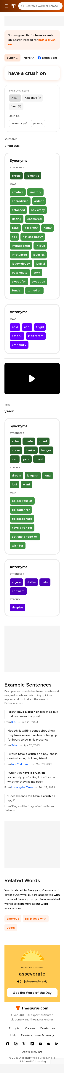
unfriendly (19, 345)
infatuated (19, 254)
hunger (46, 450)
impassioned (21, 245)
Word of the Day (32, 967)
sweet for (19, 281)
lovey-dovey (21, 263)
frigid (40, 327)
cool (27, 327)
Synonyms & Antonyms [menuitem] (13, 57)
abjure (16, 582)
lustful (40, 263)
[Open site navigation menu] (6, 6)
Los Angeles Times (22, 787)
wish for (17, 545)
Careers (30, 1028)
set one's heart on (25, 536)
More (27, 57)
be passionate (22, 518)
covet (43, 441)
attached (18, 210)
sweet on (38, 281)
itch (14, 459)
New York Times (20, 764)
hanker (30, 450)
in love (40, 245)
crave (16, 450)
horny (48, 228)
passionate (20, 272)
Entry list (15, 1028)
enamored (34, 219)
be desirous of (22, 501)
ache (15, 441)
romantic (32, 175)
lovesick (38, 254)
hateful (17, 336)
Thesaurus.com (14, 6)
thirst (39, 459)
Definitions (50, 57)
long (47, 475)
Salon (14, 745)
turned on (34, 290)
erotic (16, 175)
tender (17, 290)
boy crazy (38, 210)
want (26, 484)
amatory (35, 192)
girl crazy (31, 228)
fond (15, 228)
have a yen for (22, 527)
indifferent (36, 336)
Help (13, 1035)
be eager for (21, 510)
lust (14, 484)
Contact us (47, 1028)
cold (15, 327)
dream (16, 475)
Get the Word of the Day (32, 993)
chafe (29, 441)
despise (17, 607)
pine (26, 459)
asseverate (32, 974)
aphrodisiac (20, 201)
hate (45, 582)
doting (16, 219)
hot (14, 237)
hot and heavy (33, 237)
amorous (13, 918)
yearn (11, 927)
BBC (13, 722)
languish (33, 475)
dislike (31, 582)
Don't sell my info (32, 1051)
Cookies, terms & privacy (37, 1035)
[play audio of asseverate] (19, 981)
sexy (37, 272)
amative (17, 192)
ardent (39, 201)
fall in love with (35, 918)
